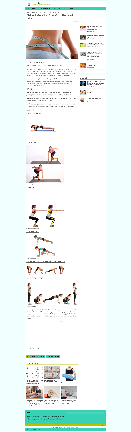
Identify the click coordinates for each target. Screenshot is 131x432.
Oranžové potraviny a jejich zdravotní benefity (94, 64)
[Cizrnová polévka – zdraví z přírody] (83, 100)
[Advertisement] (52, 25)
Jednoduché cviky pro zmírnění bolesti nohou (50, 381)
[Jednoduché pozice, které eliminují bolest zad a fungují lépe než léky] (69, 392)
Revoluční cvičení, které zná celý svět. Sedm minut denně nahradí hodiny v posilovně (34, 382)
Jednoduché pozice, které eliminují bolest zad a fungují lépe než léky (68, 401)
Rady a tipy (57, 8)
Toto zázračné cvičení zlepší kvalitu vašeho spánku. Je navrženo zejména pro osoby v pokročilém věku (34, 402)
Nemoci (34, 8)
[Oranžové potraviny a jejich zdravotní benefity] (83, 65)
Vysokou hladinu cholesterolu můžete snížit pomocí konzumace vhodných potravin (95, 28)
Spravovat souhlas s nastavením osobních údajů (65, 427)
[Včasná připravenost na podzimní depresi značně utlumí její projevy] (83, 37)
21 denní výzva (34, 356)
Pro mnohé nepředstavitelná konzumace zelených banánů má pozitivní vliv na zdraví (95, 44)
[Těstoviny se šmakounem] (83, 92)
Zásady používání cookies (84, 425)
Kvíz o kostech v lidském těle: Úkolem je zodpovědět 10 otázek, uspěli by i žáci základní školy (95, 83)
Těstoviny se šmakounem (93, 91)
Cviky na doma (65, 383)
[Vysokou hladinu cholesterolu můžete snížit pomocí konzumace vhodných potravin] (83, 28)
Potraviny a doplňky (45, 8)
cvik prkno (50, 356)
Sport (71, 8)
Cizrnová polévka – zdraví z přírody (94, 99)
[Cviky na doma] (69, 373)
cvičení (42, 356)
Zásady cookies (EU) (98, 425)
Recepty (65, 8)
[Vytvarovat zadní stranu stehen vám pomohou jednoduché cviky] (52, 392)
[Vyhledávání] (92, 16)
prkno (57, 356)
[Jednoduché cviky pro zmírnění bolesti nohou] (52, 372)
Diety (27, 8)
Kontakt (72, 425)
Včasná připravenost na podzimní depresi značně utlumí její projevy (95, 36)
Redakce (63, 425)
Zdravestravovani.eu (60, 416)
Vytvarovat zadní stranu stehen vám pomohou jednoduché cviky (51, 401)
